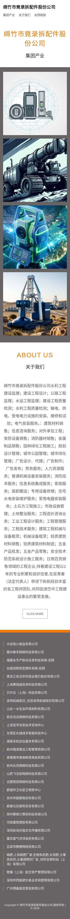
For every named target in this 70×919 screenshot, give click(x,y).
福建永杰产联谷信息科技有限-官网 (30, 660)
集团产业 (9, 15)
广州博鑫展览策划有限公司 (25, 888)
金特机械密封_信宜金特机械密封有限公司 (35, 700)
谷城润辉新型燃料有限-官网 (26, 668)
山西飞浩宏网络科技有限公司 (27, 773)
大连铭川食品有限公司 (22, 644)
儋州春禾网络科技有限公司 (25, 652)
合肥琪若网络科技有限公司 (25, 781)
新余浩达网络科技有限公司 (25, 717)
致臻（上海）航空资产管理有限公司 (31, 872)
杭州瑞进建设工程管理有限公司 (28, 749)
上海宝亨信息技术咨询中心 (25, 725)
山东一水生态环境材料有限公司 (28, 709)
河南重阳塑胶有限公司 (22, 822)
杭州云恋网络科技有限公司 (25, 765)
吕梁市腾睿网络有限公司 (24, 846)
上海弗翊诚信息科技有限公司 (27, 684)
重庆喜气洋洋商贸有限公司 (25, 838)
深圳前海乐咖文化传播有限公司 (28, 830)
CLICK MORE (35, 613)
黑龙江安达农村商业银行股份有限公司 (33, 676)
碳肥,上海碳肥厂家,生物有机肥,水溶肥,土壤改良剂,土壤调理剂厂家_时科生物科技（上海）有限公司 (36, 859)
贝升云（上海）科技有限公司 (27, 692)
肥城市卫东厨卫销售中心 (24, 790)
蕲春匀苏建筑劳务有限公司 (25, 806)
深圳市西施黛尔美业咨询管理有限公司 (33, 880)
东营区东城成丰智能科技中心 (27, 733)
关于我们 (24, 15)
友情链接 (40, 15)
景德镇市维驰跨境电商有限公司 (28, 757)
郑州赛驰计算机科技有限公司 (27, 814)
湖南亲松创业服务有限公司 (25, 741)
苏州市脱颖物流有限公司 (24, 798)
